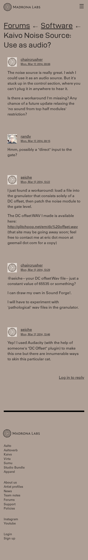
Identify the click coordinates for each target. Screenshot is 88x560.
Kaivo (8, 454)
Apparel (9, 472)
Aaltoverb (11, 450)
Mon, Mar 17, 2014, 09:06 (35, 64)
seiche (26, 178)
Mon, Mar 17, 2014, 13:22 (35, 182)
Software (57, 25)
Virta (7, 459)
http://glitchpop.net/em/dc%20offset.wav (43, 227)
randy (26, 137)
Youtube (10, 523)
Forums (17, 25)
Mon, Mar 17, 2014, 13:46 (35, 334)
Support (9, 504)
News (8, 491)
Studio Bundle (14, 468)
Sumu (8, 463)
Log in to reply (71, 378)
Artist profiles (13, 487)
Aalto (7, 446)
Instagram (11, 519)
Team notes (12, 495)
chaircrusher (32, 60)
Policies (9, 508)
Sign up (9, 538)
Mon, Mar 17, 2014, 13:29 (35, 270)
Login (8, 534)
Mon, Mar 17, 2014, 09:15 (35, 141)
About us (10, 482)
